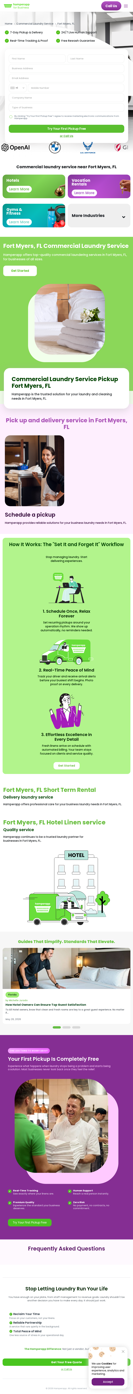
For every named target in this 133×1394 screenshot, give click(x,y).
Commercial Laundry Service (34, 23)
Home (8, 23)
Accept (108, 1382)
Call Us (111, 6)
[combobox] (17, 88)
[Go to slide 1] (57, 1027)
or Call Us (66, 1369)
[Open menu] (126, 6)
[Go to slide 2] (66, 1027)
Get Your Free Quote (66, 1362)
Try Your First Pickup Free (66, 129)
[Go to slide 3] (76, 1027)
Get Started (20, 271)
